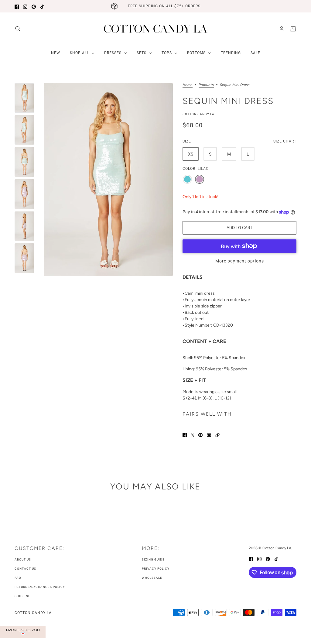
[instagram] (25, 6)
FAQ (18, 577)
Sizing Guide (153, 559)
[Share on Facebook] (184, 434)
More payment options (239, 261)
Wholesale (152, 577)
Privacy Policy (155, 568)
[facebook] (16, 6)
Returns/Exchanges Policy (40, 586)
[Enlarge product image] (108, 179)
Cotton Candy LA (198, 114)
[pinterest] (33, 6)
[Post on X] (193, 434)
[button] (217, 434)
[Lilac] (199, 179)
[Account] (281, 29)
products (206, 85)
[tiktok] (42, 6)
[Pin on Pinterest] (200, 434)
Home (188, 85)
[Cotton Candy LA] (156, 28)
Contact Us (25, 568)
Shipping (23, 596)
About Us (23, 559)
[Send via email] (209, 434)
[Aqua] (187, 179)
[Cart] (293, 29)
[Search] (18, 29)
